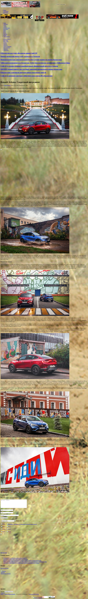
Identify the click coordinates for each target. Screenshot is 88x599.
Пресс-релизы (6, 47)
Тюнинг (5, 44)
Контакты (5, 12)
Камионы (5, 49)
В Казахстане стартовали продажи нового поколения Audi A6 (23, 72)
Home (4, 10)
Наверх (3, 592)
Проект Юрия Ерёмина (9, 594)
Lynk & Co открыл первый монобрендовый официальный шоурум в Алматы (29, 66)
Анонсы (5, 34)
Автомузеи (5, 50)
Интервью (5, 29)
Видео (4, 33)
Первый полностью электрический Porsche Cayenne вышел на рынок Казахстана (31, 60)
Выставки (5, 40)
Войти (2, 594)
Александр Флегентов (33, 594)
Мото (4, 30)
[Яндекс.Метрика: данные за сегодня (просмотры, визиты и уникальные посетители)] (37, 597)
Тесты (4, 25)
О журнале (5, 11)
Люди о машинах (7, 46)
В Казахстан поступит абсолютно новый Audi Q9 (19, 53)
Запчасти (5, 45)
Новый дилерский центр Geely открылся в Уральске (20, 56)
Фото (4, 31)
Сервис (5, 42)
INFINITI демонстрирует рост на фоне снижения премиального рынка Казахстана (31, 69)
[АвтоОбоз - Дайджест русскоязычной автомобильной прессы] (22, 524)
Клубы (4, 35)
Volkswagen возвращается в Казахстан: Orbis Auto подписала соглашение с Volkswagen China (35, 63)
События (5, 24)
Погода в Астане (4, 568)
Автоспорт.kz (6, 36)
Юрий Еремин (7, 85)
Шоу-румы (5, 41)
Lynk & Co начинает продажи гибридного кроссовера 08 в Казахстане (26, 76)
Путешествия (6, 28)
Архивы (2, 591)
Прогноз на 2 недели (6, 573)
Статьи (5, 26)
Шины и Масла (7, 39)
